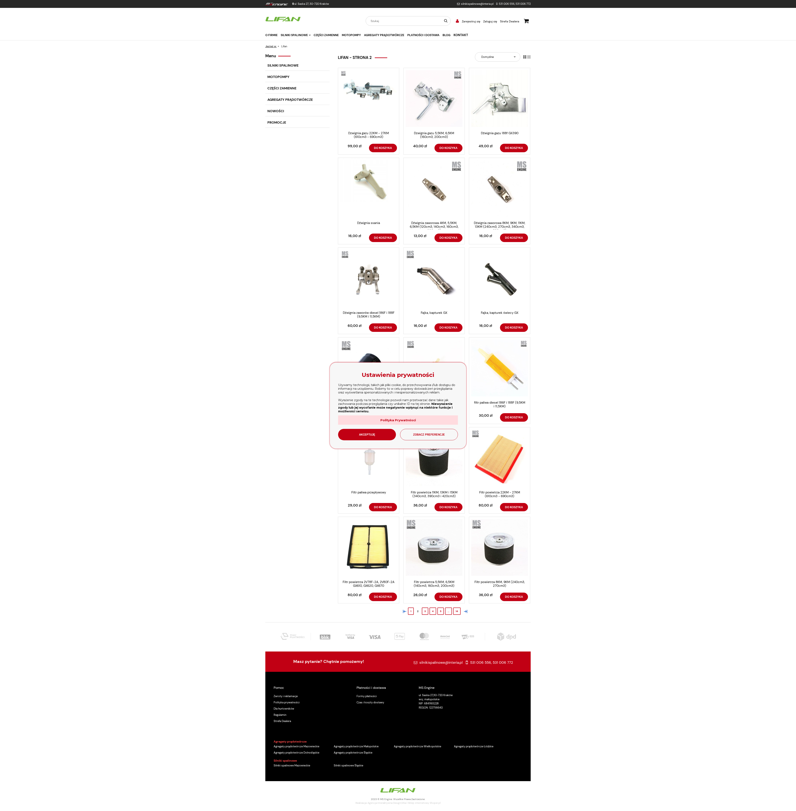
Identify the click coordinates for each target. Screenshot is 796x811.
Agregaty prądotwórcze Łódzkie (473, 746)
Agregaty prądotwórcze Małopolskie (356, 746)
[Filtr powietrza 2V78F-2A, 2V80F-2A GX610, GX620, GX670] (368, 548)
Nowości (275, 111)
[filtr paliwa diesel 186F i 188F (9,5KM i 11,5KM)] (499, 369)
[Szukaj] (445, 21)
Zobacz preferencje (429, 434)
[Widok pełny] (529, 57)
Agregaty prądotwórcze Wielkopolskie (417, 746)
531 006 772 (523, 4)
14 (457, 611)
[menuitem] (273, 35)
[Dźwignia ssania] (368, 189)
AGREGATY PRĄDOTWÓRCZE (290, 99)
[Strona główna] (283, 18)
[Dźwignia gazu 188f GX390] (499, 99)
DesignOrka (399, 803)
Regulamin (280, 715)
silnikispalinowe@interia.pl (477, 4)
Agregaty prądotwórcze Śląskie (353, 752)
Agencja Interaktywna (380, 803)
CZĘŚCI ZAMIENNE (281, 88)
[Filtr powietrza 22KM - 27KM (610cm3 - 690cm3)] (499, 458)
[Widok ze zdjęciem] (525, 57)
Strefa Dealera (509, 21)
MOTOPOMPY (278, 77)
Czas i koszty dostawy (370, 702)
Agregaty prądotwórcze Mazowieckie (296, 746)
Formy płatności (367, 696)
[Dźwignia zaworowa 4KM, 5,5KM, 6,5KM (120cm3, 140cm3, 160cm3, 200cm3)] (434, 189)
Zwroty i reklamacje (286, 696)
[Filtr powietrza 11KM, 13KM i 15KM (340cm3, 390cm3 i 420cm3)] (434, 458)
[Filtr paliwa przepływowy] (368, 458)
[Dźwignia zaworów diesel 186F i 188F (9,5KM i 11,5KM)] (368, 279)
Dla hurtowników (284, 708)
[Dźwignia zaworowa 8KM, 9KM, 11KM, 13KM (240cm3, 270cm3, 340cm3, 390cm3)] (499, 189)
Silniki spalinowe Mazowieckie (292, 765)
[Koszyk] (526, 20)
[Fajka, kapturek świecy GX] (499, 279)
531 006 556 (506, 4)
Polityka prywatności (287, 702)
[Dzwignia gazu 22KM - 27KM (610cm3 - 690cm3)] (368, 99)
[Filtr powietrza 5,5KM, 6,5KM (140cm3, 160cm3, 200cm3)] (434, 548)
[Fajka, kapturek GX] (434, 279)
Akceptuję (367, 434)
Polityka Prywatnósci (398, 420)
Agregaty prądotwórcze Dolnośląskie (296, 752)
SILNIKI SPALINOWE (282, 65)
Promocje (276, 122)
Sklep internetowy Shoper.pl (424, 803)
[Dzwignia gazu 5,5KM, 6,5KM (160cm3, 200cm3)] (434, 99)
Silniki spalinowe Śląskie (348, 765)
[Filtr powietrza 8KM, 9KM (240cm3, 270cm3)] (499, 548)
